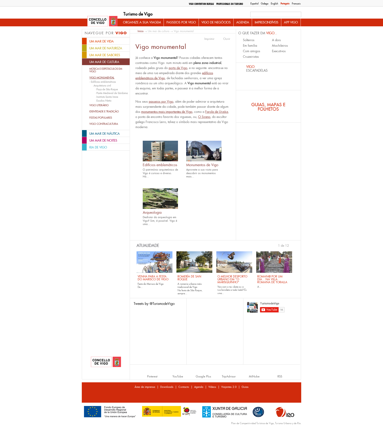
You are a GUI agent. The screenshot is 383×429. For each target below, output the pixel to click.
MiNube (254, 376)
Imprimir (209, 39)
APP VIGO (291, 22)
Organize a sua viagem (142, 22)
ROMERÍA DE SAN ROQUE (189, 278)
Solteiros (248, 40)
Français (296, 3)
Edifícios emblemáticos (160, 165)
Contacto (183, 387)
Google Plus (203, 376)
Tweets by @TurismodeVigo (154, 303)
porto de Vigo (178, 68)
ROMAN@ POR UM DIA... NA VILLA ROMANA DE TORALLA (272, 279)
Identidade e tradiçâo (104, 111)
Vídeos (212, 387)
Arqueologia (152, 212)
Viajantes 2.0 (228, 387)
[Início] (102, 21)
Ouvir (226, 39)
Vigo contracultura (103, 124)
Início (140, 31)
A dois (276, 40)
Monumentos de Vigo (202, 165)
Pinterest (152, 376)
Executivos (279, 51)
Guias (245, 387)
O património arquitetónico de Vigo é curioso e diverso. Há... (160, 173)
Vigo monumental (101, 77)
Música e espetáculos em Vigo (105, 70)
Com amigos (251, 51)
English (274, 3)
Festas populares (100, 117)
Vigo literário (99, 105)
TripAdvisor (229, 376)
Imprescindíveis (266, 22)
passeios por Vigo (161, 102)
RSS (279, 376)
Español (254, 3)
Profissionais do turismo (229, 4)
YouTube (177, 376)
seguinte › (291, 245)
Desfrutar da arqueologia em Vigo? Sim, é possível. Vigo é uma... (160, 220)
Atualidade (148, 245)
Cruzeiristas (251, 57)
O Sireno (204, 117)
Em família (250, 46)
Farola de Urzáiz (216, 112)
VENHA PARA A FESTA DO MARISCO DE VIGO (153, 278)
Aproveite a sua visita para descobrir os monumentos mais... (202, 173)
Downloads (166, 387)
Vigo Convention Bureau (201, 4)
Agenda (242, 22)
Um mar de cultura (158, 31)
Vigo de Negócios (216, 22)
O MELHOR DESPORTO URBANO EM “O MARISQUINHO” (232, 279)
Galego (264, 3)
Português (285, 3)
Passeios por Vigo (181, 22)
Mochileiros (280, 46)
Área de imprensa (145, 387)
